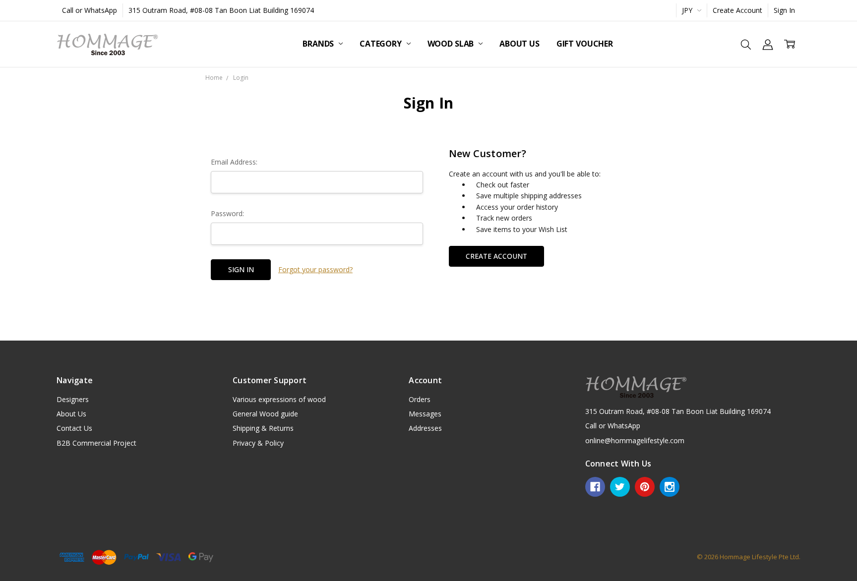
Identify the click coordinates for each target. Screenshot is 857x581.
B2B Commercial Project (96, 443)
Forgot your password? (315, 269)
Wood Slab (452, 43)
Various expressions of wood (279, 399)
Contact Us (74, 428)
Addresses (425, 428)
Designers (73, 399)
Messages (425, 413)
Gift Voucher (584, 43)
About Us (519, 43)
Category (382, 43)
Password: (227, 213)
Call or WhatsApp (89, 10)
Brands (319, 43)
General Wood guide (265, 413)
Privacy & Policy (258, 443)
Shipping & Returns (263, 428)
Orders (419, 399)
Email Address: (234, 162)
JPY (688, 10)
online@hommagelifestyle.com (634, 440)
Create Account (737, 10)
